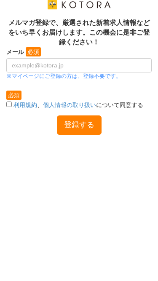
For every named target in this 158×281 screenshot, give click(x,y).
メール (15, 51)
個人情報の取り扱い (69, 105)
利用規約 (25, 105)
